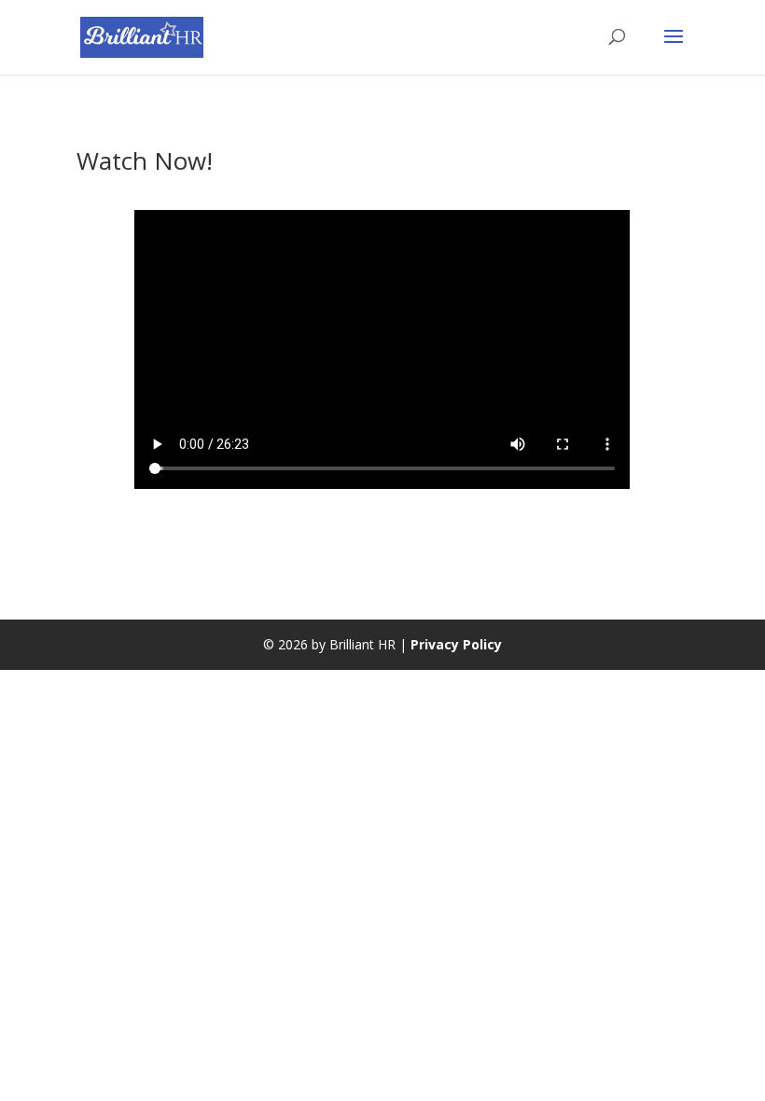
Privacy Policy (456, 644)
